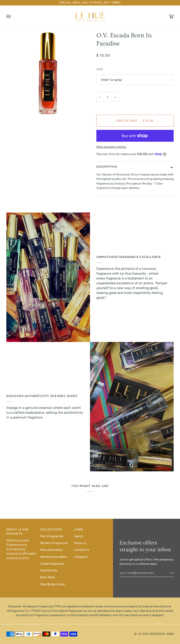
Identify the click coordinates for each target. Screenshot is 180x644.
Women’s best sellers (53, 556)
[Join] (168, 572)
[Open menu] (13, 16)
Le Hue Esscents (152, 633)
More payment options (111, 146)
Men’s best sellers (51, 549)
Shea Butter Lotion (52, 584)
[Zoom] (48, 73)
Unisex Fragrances (52, 563)
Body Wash (47, 577)
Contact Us (81, 549)
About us (80, 543)
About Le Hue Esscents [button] (17, 531)
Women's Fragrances (54, 543)
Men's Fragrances (51, 536)
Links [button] (78, 529)
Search (78, 536)
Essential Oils (48, 570)
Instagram (80, 556)
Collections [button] (51, 529)
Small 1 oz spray (111, 79)
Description (106, 166)
